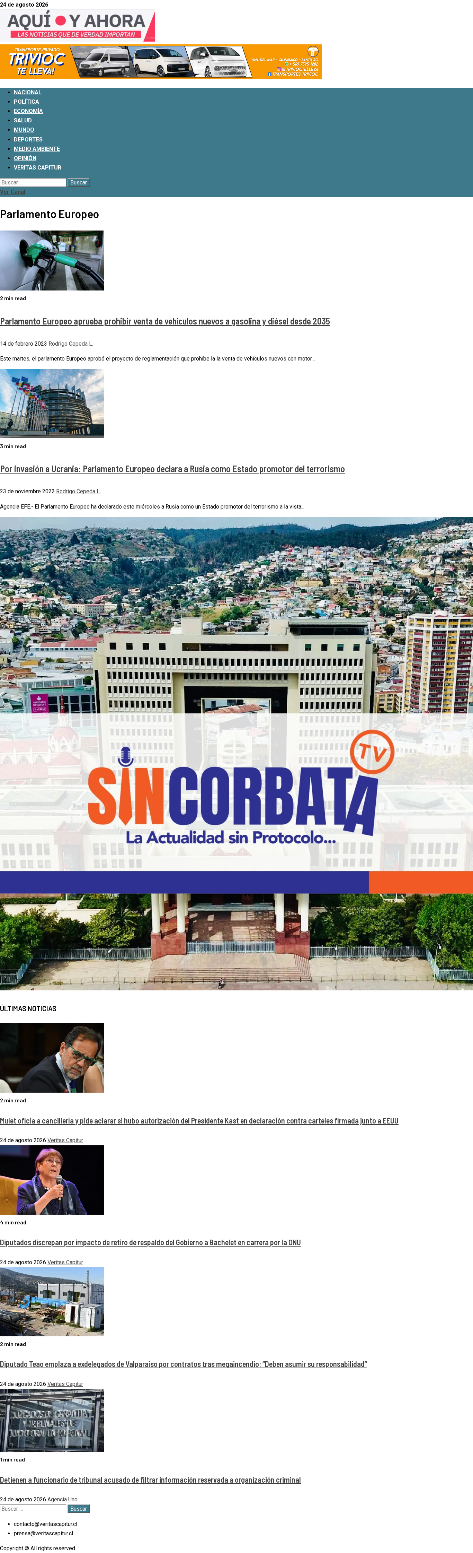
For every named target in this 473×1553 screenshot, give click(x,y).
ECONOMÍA (28, 111)
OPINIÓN (25, 158)
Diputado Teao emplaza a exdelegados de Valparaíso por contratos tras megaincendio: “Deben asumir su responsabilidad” (183, 1363)
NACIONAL (28, 92)
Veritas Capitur (65, 1140)
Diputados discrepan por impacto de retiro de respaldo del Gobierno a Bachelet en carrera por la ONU (150, 1242)
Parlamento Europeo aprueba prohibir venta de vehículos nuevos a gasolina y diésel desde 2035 (165, 320)
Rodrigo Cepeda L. (70, 343)
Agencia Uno (62, 1499)
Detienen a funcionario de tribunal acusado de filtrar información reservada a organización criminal (150, 1479)
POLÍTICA (26, 101)
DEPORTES (28, 139)
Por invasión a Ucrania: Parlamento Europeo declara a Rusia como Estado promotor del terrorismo (172, 468)
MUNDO (24, 130)
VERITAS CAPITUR (37, 167)
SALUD (23, 120)
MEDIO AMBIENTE (37, 149)
